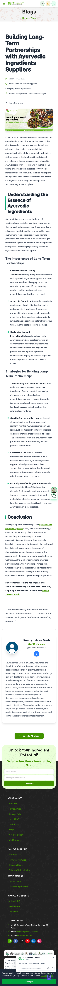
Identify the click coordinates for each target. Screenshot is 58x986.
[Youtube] (27, 941)
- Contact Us (13, 824)
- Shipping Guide (15, 865)
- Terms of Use (14, 854)
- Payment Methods (17, 859)
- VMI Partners (14, 840)
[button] (53, 493)
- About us (12, 803)
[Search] (42, 3)
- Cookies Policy (15, 814)
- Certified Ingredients (18, 886)
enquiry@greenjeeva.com (27, 931)
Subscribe (29, 783)
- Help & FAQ (14, 819)
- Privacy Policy (15, 808)
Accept (29, 981)
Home (25, 18)
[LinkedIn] (33, 941)
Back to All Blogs (31, 735)
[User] (54, 3)
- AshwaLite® (14, 901)
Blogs (33, 18)
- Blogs (11, 829)
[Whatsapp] (10, 941)
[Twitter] (21, 941)
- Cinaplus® (13, 911)
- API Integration (15, 834)
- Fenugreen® (14, 906)
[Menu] (4, 3)
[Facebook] (15, 941)
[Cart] (48, 3)
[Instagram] (39, 941)
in (36, 653)
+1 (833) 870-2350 (25, 935)
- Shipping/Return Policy (19, 870)
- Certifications (15, 881)
